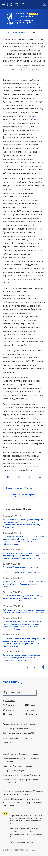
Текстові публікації (19, 33)
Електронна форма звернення (15, 729)
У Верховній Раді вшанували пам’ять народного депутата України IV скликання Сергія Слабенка (24, 584)
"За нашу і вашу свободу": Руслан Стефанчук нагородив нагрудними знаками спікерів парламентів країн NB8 (23, 598)
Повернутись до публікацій (20, 488)
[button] (20, 693)
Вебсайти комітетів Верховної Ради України (20, 754)
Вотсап (30, 710)
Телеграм (32, 714)
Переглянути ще (33, 667)
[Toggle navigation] (3, 4)
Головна (6, 33)
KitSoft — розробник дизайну (21, 842)
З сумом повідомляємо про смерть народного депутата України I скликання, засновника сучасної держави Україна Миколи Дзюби (24, 555)
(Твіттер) (9, 705)
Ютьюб (31, 705)
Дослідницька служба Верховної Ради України (21, 775)
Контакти (7, 743)
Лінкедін (9, 714)
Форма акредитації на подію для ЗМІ (18, 733)
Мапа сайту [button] (11, 682)
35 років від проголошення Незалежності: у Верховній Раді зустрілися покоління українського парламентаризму (22, 657)
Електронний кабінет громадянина (17, 738)
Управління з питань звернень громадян (19, 724)
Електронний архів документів (15, 771)
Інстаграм (10, 710)
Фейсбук (10, 701)
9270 (36, 119)
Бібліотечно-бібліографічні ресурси (18, 766)
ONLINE (33, 14)
